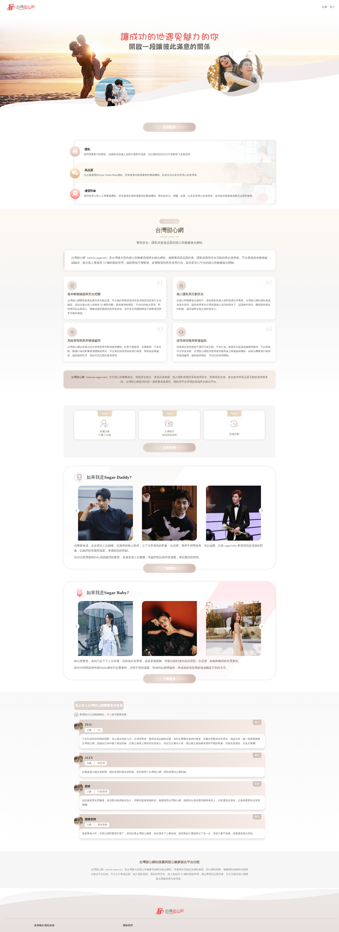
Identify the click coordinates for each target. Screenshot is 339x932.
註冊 (324, 7)
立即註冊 (169, 447)
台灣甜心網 (96, 705)
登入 (332, 7)
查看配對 (169, 127)
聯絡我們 (128, 925)
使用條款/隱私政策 (44, 925)
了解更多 (169, 568)
